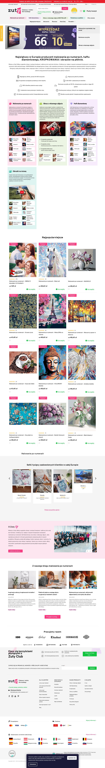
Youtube (64, 644)
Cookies (56, 698)
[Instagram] (12, 696)
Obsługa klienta (58, 12)
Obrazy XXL (72, 704)
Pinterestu (76, 644)
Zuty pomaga (88, 691)
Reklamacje (57, 693)
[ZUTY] (18, 681)
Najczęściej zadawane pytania (44, 701)
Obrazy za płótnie (73, 691)
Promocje (71, 698)
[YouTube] (15, 696)
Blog (40, 707)
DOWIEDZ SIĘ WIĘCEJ (15, 551)
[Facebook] (9, 696)
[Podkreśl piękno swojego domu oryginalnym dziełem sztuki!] (52, 579)
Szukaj (64, 8)
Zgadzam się (72, 758)
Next (90, 551)
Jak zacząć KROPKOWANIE (45, 4)
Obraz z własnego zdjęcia (75, 683)
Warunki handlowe (58, 687)
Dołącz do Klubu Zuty (89, 654)
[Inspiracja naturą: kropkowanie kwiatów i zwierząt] (22, 579)
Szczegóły (31, 289)
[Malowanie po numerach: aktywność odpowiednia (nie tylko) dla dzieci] (83, 579)
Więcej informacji (91, 720)
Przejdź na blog (51, 617)
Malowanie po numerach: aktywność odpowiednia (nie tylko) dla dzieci (81, 593)
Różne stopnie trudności (44, 697)
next (95, 478)
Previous (87, 551)
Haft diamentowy (73, 685)
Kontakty (56, 684)
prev (10, 478)
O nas (86, 683)
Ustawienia (33, 764)
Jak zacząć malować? (13, 4)
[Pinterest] (18, 696)
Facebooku (39, 644)
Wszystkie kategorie (74, 701)
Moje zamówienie (58, 701)
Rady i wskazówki (43, 694)
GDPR (55, 696)
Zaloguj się (92, 668)
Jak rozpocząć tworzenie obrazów (28, 4)
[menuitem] (18, 18)
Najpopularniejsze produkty (73, 695)
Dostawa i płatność (58, 690)
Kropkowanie (72, 688)
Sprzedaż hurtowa (89, 688)
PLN (86, 4)
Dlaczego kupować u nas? (45, 704)
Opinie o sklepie (88, 685)
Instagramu (52, 644)
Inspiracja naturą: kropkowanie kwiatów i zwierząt (21, 593)
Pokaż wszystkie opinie (52, 510)
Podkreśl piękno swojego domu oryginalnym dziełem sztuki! (49, 593)
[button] (6, 37)
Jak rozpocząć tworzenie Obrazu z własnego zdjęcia (65, 4)
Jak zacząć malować (43, 683)
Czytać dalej (11, 610)
